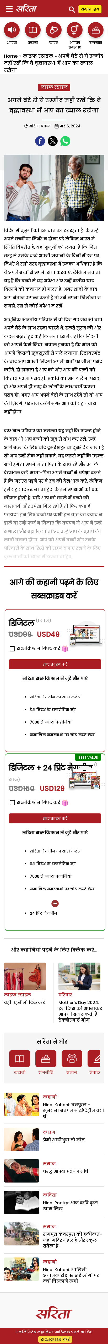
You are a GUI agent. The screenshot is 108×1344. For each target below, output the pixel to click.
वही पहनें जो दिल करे (24, 1003)
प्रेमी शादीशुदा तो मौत (64, 1140)
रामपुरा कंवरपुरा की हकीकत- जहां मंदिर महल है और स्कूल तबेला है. (72, 1240)
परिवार (65, 995)
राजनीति (45, 1072)
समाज (71, 1072)
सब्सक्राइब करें (55, 664)
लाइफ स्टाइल (38, 56)
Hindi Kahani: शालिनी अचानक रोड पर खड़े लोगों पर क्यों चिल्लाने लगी (71, 1275)
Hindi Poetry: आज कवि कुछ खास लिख (70, 1206)
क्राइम (49, 1132)
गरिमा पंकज (40, 126)
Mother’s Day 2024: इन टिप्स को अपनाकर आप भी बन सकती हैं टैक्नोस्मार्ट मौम (80, 1011)
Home (11, 56)
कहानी (19, 1072)
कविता (50, 1195)
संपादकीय (98, 1072)
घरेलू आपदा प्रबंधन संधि (65, 1171)
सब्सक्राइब (90, 9)
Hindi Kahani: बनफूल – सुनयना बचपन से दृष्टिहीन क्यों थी (73, 1111)
